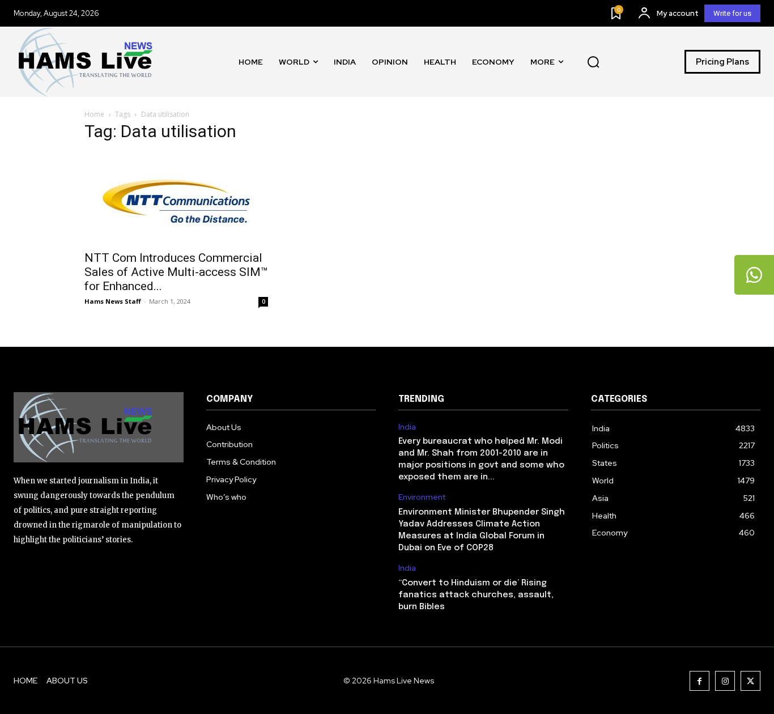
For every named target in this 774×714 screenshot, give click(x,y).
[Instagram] (725, 681)
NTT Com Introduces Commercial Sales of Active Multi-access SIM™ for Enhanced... (176, 272)
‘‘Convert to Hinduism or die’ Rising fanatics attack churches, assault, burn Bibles (476, 595)
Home (94, 114)
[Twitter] (750, 681)
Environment (421, 497)
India (407, 427)
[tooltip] (754, 275)
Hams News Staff (112, 301)
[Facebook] (699, 681)
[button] (593, 61)
